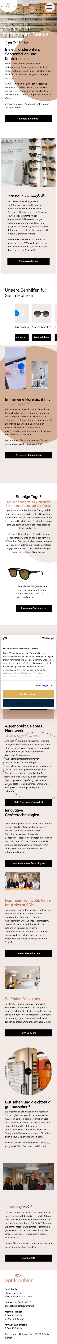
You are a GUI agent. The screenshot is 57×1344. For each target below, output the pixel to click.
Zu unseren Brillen (28, 261)
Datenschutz (25, 1334)
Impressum (11, 1334)
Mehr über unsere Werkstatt (28, 802)
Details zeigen (41, 685)
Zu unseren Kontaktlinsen (29, 455)
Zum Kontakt (28, 1258)
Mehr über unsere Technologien (28, 863)
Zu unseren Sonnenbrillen (34, 608)
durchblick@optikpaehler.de (19, 1305)
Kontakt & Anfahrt (28, 118)
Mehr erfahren (25, 337)
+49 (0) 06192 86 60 (20, 1302)
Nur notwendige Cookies (29, 703)
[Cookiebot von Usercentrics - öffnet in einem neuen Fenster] (42, 639)
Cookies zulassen (28, 694)
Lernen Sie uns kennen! (28, 953)
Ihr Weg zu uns (28, 1032)
